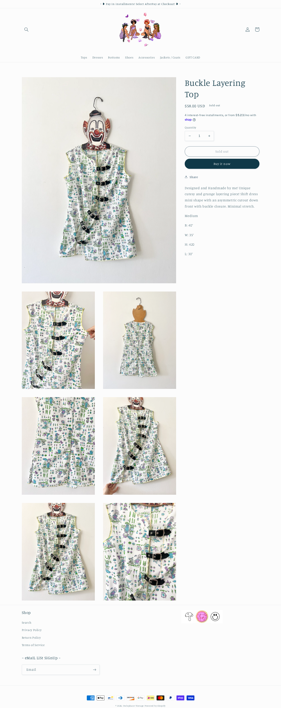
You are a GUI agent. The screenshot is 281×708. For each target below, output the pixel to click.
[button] (26, 29)
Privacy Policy (32, 630)
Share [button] (194, 176)
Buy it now (222, 164)
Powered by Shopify (155, 706)
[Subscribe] (94, 670)
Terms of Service (33, 645)
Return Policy (31, 637)
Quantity (190, 127)
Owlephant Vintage (133, 706)
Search (26, 622)
